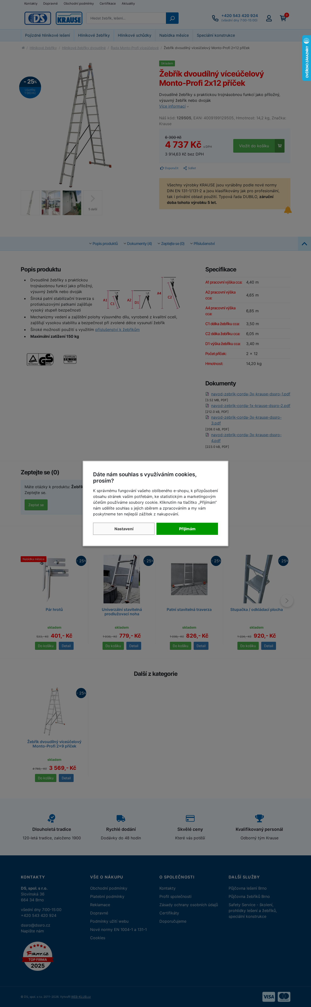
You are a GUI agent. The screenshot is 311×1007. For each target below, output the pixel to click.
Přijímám (187, 528)
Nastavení (123, 528)
